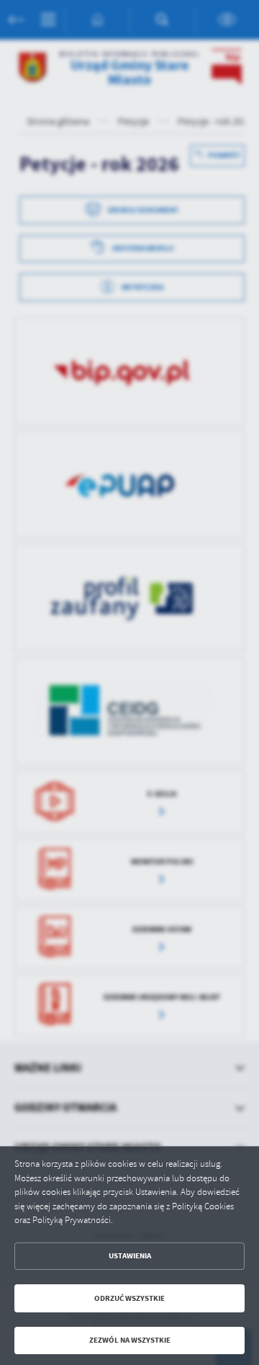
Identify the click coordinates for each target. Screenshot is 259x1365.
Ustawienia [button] (130, 1255)
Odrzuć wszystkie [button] (129, 1298)
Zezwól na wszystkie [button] (130, 1340)
